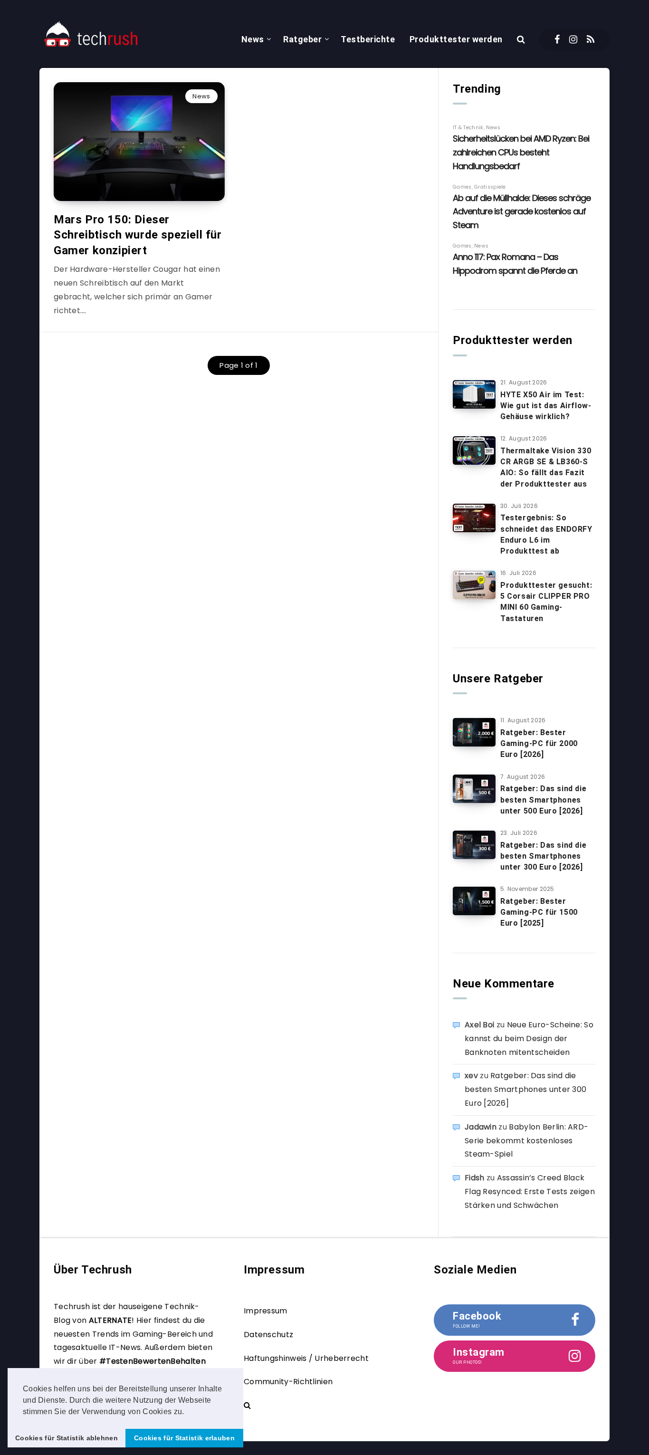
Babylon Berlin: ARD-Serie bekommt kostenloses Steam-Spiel (526, 1140)
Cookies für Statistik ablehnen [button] (66, 1438)
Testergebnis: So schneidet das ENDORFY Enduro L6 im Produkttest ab (546, 534)
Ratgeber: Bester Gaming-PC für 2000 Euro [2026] (539, 743)
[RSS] (590, 39)
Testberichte (368, 39)
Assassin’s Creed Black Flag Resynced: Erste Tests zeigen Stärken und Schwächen (530, 1191)
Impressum (265, 1310)
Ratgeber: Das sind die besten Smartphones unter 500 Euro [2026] (543, 799)
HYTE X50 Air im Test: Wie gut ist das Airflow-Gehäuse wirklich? (545, 405)
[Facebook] (557, 39)
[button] (187, 1412)
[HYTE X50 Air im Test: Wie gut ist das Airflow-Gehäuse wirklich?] (474, 394)
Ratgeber (302, 39)
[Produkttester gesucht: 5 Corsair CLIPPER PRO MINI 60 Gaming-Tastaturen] (474, 585)
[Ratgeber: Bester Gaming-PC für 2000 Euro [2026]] (474, 732)
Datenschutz (268, 1334)
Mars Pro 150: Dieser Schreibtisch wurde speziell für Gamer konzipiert (138, 235)
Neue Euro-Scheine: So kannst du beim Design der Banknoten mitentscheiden (529, 1038)
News (252, 39)
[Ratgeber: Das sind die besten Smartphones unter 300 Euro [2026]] (474, 845)
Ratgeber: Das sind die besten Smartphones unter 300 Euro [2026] (543, 856)
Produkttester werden (456, 39)
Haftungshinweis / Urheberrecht (306, 1358)
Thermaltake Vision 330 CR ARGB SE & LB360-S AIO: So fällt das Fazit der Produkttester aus (545, 467)
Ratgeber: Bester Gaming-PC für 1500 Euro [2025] (539, 912)
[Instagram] (573, 39)
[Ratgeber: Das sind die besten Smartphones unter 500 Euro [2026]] (474, 789)
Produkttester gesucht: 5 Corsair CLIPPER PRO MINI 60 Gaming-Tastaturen (546, 602)
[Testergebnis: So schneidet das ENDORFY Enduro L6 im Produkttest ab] (474, 518)
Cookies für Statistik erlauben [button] (184, 1438)
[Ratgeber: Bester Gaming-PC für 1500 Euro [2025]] (474, 901)
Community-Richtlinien (288, 1381)
